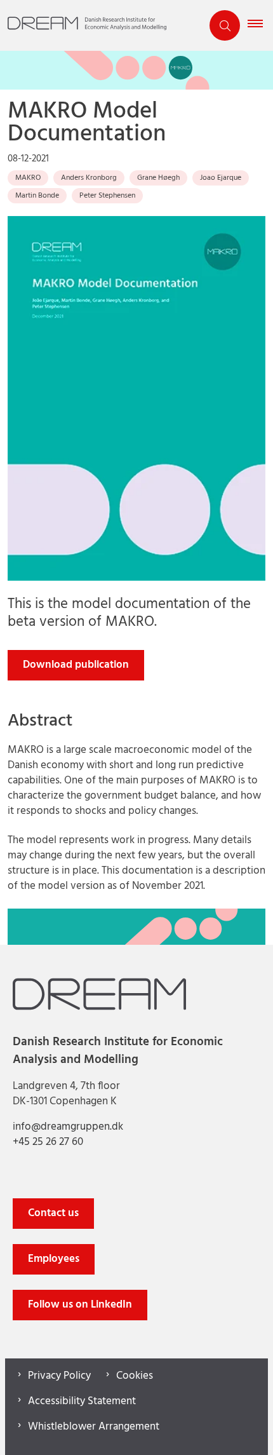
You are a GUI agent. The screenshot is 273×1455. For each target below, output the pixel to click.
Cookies (134, 1376)
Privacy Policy (59, 1376)
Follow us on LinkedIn (80, 1304)
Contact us (53, 1213)
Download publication (76, 664)
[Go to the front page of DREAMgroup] (101, 25)
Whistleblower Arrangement (93, 1427)
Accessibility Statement (82, 1401)
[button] (260, 25)
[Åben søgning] (225, 25)
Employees (53, 1259)
